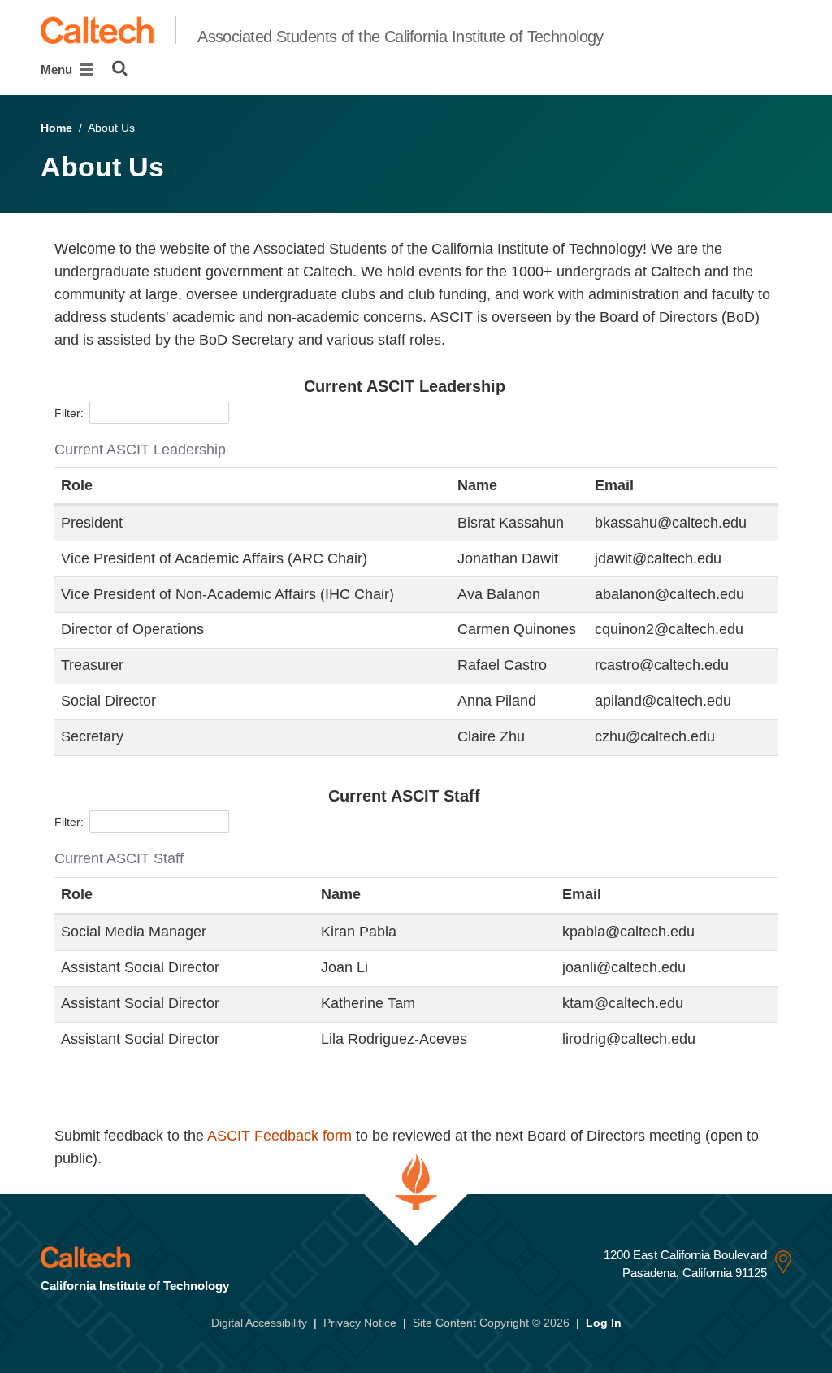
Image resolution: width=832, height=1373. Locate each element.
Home (56, 127)
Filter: (69, 412)
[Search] (120, 68)
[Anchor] (521, 386)
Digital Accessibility (259, 1322)
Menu (58, 69)
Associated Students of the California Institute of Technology (400, 37)
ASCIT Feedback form (279, 1136)
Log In (604, 1322)
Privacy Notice (359, 1322)
